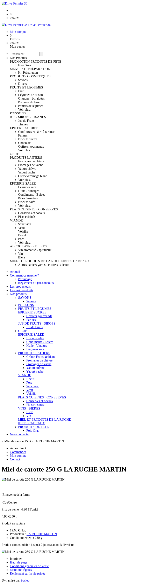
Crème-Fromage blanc (32, 176)
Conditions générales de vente (29, 566)
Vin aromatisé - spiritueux (34, 250)
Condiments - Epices (31, 194)
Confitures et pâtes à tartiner (36, 131)
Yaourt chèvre (27, 168)
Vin (20, 253)
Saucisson (24, 224)
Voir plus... (25, 109)
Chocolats (24, 143)
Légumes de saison (30, 94)
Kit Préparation (28, 72)
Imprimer (16, 558)
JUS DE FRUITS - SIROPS (36, 323)
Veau (21, 227)
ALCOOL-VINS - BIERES (28, 246)
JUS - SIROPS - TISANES (28, 117)
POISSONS (18, 113)
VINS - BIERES (29, 408)
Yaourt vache (26, 172)
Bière (21, 257)
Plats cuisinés (26, 216)
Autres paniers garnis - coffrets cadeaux (43, 264)
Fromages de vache (30, 165)
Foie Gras (24, 65)
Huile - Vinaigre (28, 191)
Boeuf (22, 235)
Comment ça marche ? (24, 275)
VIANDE (16, 220)
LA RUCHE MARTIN (42, 534)
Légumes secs (27, 187)
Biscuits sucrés (27, 139)
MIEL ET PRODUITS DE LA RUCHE (36, 261)
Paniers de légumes (30, 106)
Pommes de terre (29, 102)
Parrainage (25, 279)
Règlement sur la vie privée (27, 573)
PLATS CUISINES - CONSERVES (34, 209)
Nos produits (18, 294)
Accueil (15, 271)
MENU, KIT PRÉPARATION (30, 69)
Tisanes (23, 124)
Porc (21, 239)
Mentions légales (21, 569)
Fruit (21, 91)
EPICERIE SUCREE (24, 128)
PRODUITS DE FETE (46, 61)
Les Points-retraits (21, 290)
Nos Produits (18, 58)
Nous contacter (19, 434)
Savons (23, 80)
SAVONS (24, 297)
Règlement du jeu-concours (36, 283)
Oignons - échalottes (31, 98)
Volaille (23, 231)
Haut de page (18, 562)
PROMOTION (20, 61)
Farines (23, 135)
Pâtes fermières (28, 198)
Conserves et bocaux (31, 213)
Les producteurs (20, 286)
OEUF (14, 154)
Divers (22, 83)
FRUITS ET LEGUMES (26, 87)
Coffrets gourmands (31, 146)
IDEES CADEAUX (76, 261)
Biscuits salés (26, 202)
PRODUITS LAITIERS (26, 157)
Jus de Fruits (26, 120)
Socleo (25, 580)
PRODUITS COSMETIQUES (30, 76)
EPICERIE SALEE (23, 183)
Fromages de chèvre (31, 161)
